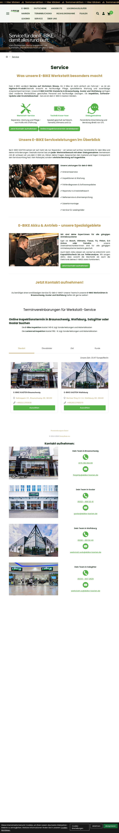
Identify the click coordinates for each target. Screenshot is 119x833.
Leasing (25, 18)
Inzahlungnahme (65, 13)
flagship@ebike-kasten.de (85, 475)
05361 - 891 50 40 (85, 540)
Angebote (56, 8)
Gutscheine (40, 8)
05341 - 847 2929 (86, 579)
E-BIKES (25, 8)
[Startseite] (7, 57)
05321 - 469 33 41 (85, 501)
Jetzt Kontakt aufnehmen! (23, 128)
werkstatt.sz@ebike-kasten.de (85, 591)
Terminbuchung (43, 13)
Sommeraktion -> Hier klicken (43, 2)
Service (39, 18)
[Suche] (97, 13)
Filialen (83, 13)
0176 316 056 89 (85, 463)
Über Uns (52, 18)
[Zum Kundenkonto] (103, 13)
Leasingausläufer (77, 8)
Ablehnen (96, 826)
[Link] (8, 13)
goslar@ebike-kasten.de (85, 513)
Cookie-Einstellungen (77, 827)
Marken (25, 13)
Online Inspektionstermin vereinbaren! (59, 128)
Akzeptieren (110, 826)
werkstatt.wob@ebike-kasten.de (85, 552)
